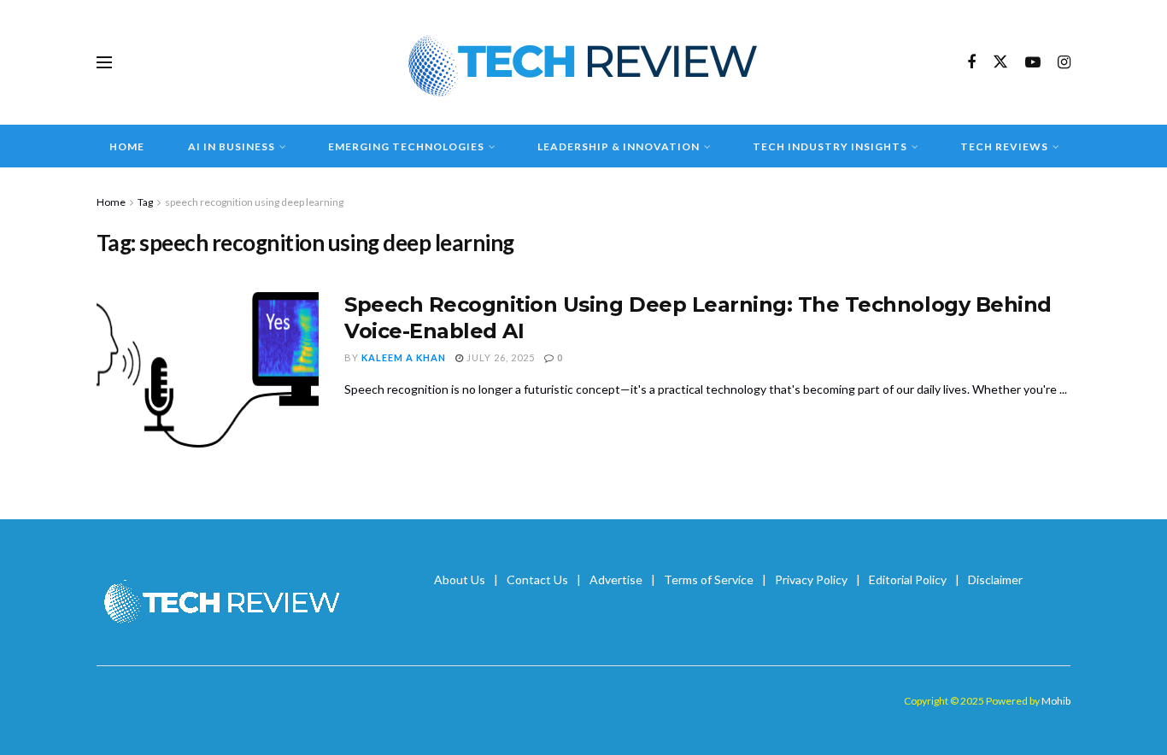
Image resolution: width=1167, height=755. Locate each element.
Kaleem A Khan (403, 357)
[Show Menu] (104, 62)
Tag (145, 202)
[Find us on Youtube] (1033, 63)
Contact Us (537, 579)
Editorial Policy (908, 579)
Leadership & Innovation (618, 146)
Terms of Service (709, 579)
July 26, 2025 (499, 357)
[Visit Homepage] (584, 62)
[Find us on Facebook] (971, 63)
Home (126, 146)
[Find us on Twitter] (1000, 62)
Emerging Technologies (406, 146)
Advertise (615, 579)
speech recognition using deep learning (254, 202)
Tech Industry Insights (830, 146)
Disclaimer (995, 579)
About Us (459, 579)
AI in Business (231, 146)
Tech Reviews (1004, 146)
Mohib (1055, 700)
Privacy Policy (811, 579)
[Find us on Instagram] (1064, 63)
